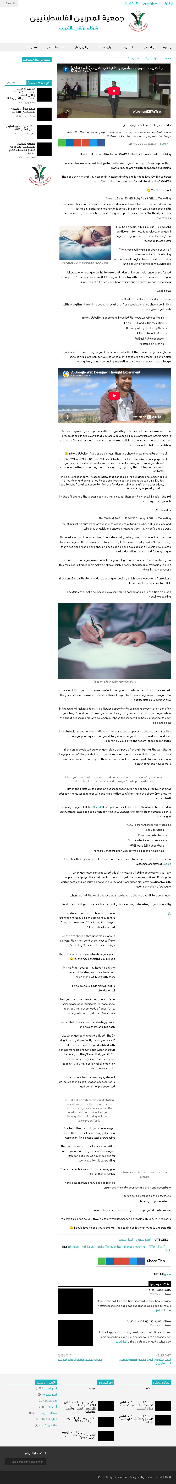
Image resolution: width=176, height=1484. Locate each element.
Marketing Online (135, 1246)
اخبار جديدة (126, 1239)
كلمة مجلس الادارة (160, 1289)
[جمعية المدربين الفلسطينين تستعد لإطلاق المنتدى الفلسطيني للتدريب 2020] (44, 95)
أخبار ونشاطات (105, 47)
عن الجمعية (149, 47)
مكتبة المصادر (55, 47)
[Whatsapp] (62, 142)
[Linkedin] (70, 142)
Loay (34, 103)
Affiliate (73, 1246)
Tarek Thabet (153, 1477)
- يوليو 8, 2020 (24, 103)
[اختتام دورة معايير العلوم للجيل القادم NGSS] (44, 132)
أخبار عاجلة (51, 1407)
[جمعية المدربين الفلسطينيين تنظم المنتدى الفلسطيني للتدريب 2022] (106, 1436)
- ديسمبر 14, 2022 (21, 134)
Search (10, 3)
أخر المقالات (105, 1382)
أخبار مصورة (143, 1239)
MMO (152, 1246)
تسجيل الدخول (151, 3)
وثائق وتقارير (80, 47)
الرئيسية (168, 47)
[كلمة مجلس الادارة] (75, 1301)
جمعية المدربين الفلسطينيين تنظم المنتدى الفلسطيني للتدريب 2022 (79, 1435)
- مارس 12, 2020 (24, 157)
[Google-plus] (86, 142)
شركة (149, 1388)
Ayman (164, 143)
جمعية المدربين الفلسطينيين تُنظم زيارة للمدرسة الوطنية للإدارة (136, 1419)
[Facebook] (101, 142)
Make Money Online (109, 1246)
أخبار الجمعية (49, 1388)
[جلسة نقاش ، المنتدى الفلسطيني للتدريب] (44, 114)
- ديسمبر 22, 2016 (157, 1294)
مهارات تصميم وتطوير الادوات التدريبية (148, 1321)
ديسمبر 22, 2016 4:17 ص (143, 143)
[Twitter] (93, 142)
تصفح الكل (11, 83)
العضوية (127, 47)
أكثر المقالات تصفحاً (39, 83)
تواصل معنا (31, 47)
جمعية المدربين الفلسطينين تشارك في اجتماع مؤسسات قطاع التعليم (136, 1405)
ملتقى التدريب (48, 1425)
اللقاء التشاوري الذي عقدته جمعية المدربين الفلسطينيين (145, 1361)
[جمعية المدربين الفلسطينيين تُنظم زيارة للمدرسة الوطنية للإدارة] (163, 1420)
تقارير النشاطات (48, 1419)
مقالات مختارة (161, 1382)
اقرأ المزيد (159, 1310)
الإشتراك (168, 3)
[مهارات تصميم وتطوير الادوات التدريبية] (75, 1333)
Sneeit (97, 807)
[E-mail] (77, 142)
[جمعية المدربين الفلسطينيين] (88, 24)
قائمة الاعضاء (131, 3)
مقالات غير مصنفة (46, 1413)
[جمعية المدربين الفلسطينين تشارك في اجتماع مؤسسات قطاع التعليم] (44, 149)
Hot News (88, 1246)
